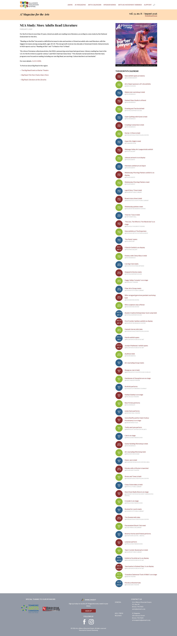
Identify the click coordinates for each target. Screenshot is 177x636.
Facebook (84, 621)
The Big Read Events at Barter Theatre (34, 70)
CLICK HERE (36, 61)
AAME (70, 5)
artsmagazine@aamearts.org (141, 620)
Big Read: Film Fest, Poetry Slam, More (35, 75)
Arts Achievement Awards (130, 5)
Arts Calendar (94, 5)
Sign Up (88, 611)
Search (155, 5)
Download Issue (151, 16)
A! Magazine (80, 5)
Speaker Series (110, 5)
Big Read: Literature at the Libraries (33, 80)
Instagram (91, 621)
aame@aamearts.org (138, 609)
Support (148, 5)
